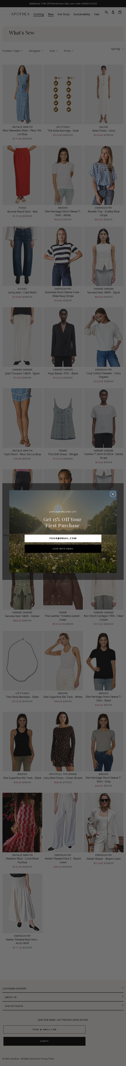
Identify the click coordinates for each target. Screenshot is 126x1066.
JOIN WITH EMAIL (63, 548)
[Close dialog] (113, 494)
